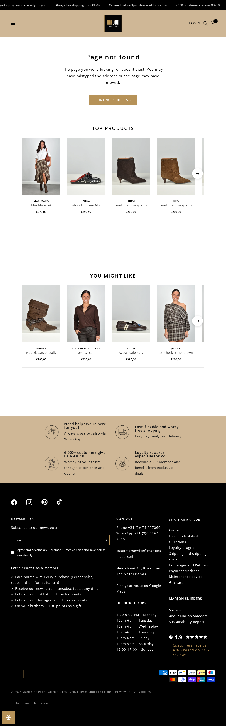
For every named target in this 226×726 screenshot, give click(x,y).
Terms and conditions (95, 692)
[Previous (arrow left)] (28, 173)
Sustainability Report (186, 621)
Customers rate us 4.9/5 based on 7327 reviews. (191, 650)
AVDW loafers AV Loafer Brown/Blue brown (131, 352)
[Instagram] (33, 502)
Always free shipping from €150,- (72, 5)
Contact (175, 530)
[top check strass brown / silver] (176, 313)
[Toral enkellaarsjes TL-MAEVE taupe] (176, 166)
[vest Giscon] (86, 313)
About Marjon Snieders (188, 616)
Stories (175, 610)
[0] (212, 23)
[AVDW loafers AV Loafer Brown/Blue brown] (131, 313)
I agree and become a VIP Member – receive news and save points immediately (60, 552)
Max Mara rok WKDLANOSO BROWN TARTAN (41, 205)
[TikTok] (64, 502)
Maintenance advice (185, 576)
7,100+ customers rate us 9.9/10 (192, 5)
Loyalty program (183, 547)
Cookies (145, 692)
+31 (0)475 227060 (144, 527)
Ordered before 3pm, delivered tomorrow (132, 5)
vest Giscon (86, 352)
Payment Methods (184, 571)
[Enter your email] (105, 540)
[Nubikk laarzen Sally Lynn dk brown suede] (41, 313)
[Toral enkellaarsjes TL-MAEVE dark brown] (131, 166)
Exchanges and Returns (188, 565)
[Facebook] (18, 502)
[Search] (205, 23)
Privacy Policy (125, 692)
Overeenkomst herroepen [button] (31, 703)
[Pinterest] (48, 502)
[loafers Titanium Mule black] (86, 166)
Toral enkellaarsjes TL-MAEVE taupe (175, 205)
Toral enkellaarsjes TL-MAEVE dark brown (130, 205)
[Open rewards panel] (8, 717)
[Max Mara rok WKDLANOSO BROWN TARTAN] (41, 166)
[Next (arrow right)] (197, 173)
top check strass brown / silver (176, 352)
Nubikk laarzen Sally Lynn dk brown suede (41, 352)
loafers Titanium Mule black (86, 205)
